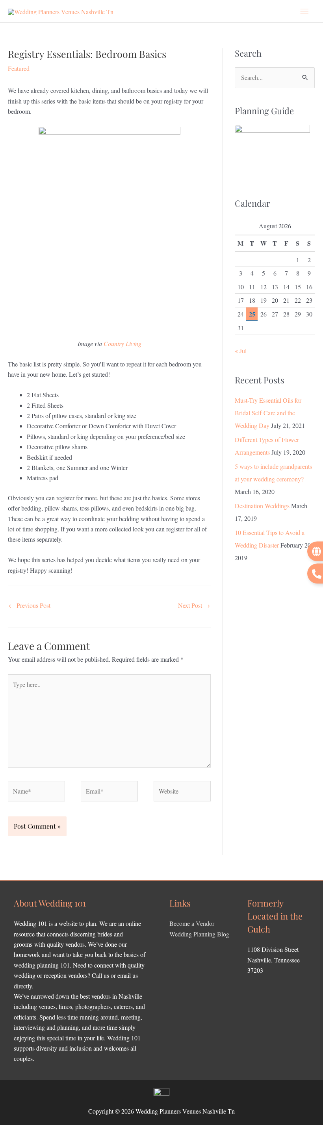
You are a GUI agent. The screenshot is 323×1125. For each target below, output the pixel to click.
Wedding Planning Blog (199, 934)
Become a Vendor (191, 923)
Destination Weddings (262, 505)
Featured (19, 68)
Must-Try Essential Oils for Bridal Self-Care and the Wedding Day (268, 412)
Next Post (194, 605)
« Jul (241, 350)
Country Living (122, 343)
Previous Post (29, 605)
